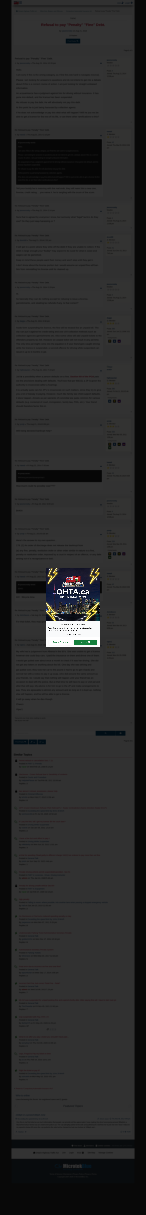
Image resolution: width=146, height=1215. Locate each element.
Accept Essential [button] (60, 642)
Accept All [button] (85, 642)
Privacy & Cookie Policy (73, 634)
